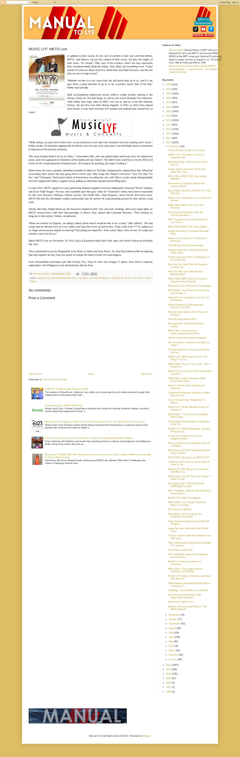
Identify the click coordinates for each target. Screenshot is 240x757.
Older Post (146, 374)
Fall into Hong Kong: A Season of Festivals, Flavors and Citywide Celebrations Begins (89, 438)
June (172, 637)
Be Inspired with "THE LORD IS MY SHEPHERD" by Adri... (186, 485)
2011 (169, 669)
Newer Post (35, 374)
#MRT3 (212, 66)
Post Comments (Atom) (55, 379)
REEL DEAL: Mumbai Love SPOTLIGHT (188, 457)
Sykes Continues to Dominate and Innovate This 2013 (185, 306)
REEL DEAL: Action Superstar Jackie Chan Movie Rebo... (187, 379)
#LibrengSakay (176, 69)
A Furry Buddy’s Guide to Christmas (186, 150)
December (174, 146)
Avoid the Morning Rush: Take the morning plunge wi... (185, 213)
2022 (169, 102)
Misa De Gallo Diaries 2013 (182, 319)
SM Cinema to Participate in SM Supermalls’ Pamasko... (184, 596)
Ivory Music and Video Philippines (94, 278)
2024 (169, 93)
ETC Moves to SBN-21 (180, 509)
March (172, 650)
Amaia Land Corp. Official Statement (64, 405)
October (173, 619)
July (171, 632)
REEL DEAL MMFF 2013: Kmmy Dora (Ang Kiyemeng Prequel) (187, 280)
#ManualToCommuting (180, 66)
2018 (169, 120)
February (174, 654)
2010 (169, 673)
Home (91, 374)
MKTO (128, 278)
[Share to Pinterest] (95, 273)
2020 (169, 111)
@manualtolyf (176, 50)
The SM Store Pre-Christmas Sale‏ (185, 245)
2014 (169, 138)
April (171, 646)
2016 (169, 129)
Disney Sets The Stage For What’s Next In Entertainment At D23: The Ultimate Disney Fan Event (95, 421)
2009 (169, 678)
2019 (169, 115)
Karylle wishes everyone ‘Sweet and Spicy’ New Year (186, 170)
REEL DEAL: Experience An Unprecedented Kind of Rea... (184, 332)
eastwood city (43, 278)
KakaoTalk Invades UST (180, 550)
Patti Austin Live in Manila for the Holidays (189, 285)
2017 (169, 124)
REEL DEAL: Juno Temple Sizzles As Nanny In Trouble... (187, 503)
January (173, 659)
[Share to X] (89, 273)
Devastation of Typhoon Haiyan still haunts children (186, 184)
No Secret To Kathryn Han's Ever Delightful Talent (185, 437)
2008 (169, 682)
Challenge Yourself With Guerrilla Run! (188, 590)
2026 (169, 84)
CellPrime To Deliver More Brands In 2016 (66, 389)
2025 (169, 89)
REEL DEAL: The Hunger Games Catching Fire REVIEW (185, 570)
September (175, 623)
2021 (169, 107)
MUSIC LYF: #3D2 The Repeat (184, 498)
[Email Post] (77, 274)
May (171, 641)
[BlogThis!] (86, 273)
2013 (169, 142)
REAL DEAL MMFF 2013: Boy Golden (187, 226)
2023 (169, 98)
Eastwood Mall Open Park (64, 278)
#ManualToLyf (200, 66)
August (173, 628)
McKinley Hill (117, 278)
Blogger (146, 735)
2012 (169, 665)
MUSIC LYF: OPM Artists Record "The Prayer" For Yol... (187, 358)
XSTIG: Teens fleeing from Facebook (187, 337)
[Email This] (83, 273)
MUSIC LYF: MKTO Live (180, 602)
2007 (169, 687)
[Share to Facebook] (92, 273)
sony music (137, 278)
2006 (169, 691)
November (174, 614)
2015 (169, 133)
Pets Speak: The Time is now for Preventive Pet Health (185, 515)
